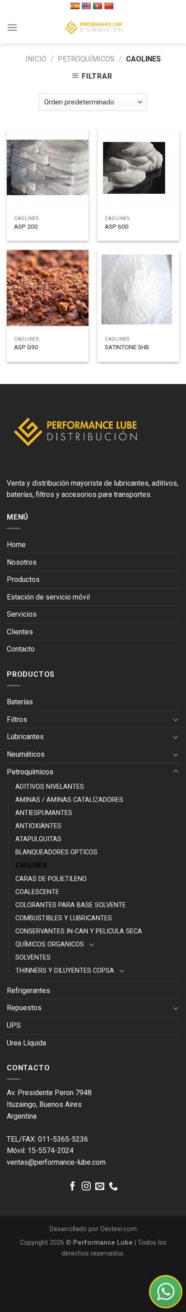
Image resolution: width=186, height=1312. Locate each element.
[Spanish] (76, 6)
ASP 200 (26, 226)
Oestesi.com (118, 1229)
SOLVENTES (33, 957)
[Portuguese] (98, 6)
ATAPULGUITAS (38, 839)
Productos (23, 579)
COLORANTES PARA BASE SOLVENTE (70, 905)
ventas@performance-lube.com (56, 1162)
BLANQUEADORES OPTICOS (56, 852)
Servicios (22, 614)
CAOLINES (31, 865)
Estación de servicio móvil (48, 597)
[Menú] (12, 27)
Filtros (17, 719)
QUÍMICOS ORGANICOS (49, 944)
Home (16, 544)
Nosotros (22, 562)
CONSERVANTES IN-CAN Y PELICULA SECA (78, 931)
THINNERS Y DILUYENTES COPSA (64, 971)
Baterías (20, 702)
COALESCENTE (37, 892)
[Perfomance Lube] (93, 27)
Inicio (35, 59)
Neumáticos (26, 754)
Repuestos (24, 1007)
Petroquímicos (86, 59)
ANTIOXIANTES (38, 826)
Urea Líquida (26, 1043)
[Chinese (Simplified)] (110, 6)
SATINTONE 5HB (127, 347)
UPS (14, 1025)
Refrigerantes (28, 990)
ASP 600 (117, 226)
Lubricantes (25, 736)
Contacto (21, 649)
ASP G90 (26, 347)
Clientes (20, 632)
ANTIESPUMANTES (43, 813)
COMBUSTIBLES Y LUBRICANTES (63, 918)
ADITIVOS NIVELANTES (49, 787)
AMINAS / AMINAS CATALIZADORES (69, 800)
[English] (87, 6)
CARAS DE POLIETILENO (51, 879)
